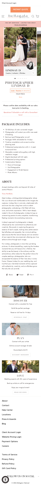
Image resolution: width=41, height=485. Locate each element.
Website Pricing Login (11, 437)
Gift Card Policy (9, 468)
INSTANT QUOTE (20, 9)
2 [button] (17, 78)
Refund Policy (8, 464)
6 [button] (24, 78)
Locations (6, 415)
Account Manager (20, 355)
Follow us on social (20, 476)
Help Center (7, 410)
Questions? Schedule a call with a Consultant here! (20, 113)
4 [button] (20, 78)
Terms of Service (9, 455)
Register (19, 91)
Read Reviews (20, 392)
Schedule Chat (20, 317)
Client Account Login (9, 3)
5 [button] (22, 78)
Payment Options (10, 441)
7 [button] (26, 78)
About (5, 401)
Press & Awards (9, 419)
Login (13, 91)
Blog (4, 424)
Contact (5, 405)
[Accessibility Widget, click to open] (5, 479)
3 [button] (19, 78)
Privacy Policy (8, 459)
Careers (5, 446)
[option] (20, 24)
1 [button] (15, 78)
